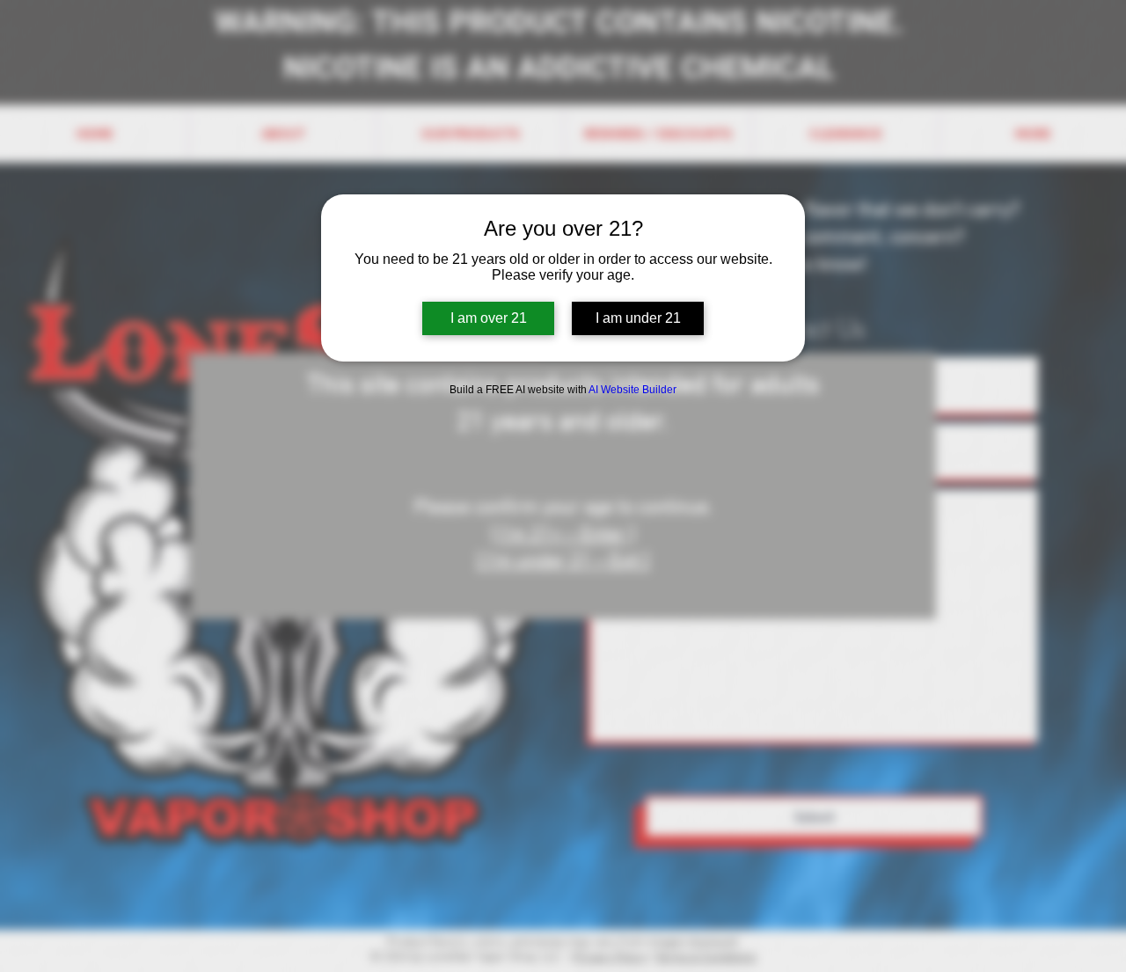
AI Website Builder (632, 390)
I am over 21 (488, 318)
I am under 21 (638, 318)
